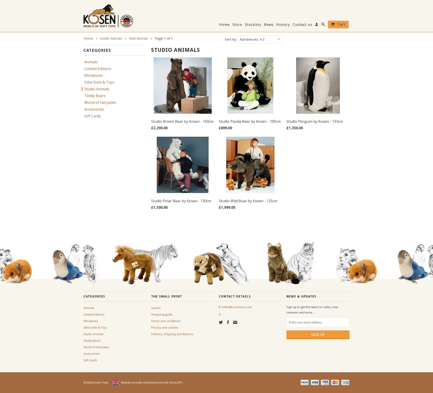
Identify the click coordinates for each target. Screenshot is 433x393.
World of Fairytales (100, 102)
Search (156, 308)
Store (237, 25)
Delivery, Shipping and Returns (172, 334)
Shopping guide (162, 314)
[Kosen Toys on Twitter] (221, 322)
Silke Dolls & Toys (99, 82)
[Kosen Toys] (115, 15)
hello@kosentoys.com (237, 307)
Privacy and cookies (164, 327)
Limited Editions (97, 69)
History (283, 25)
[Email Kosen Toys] (235, 322)
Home (224, 25)
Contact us (302, 25)
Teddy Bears (95, 96)
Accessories (94, 109)
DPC (180, 382)
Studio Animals (96, 89)
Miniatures (93, 75)
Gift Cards (92, 116)
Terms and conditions (166, 321)
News (269, 25)
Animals (91, 62)
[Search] (323, 25)
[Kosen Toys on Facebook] (228, 322)
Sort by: (231, 39)
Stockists (253, 25)
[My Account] (317, 25)
